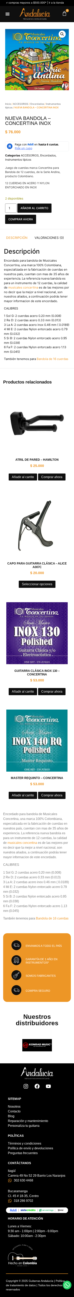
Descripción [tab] (16, 238)
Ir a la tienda (35, 2)
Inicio (8, 103)
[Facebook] (37, 1086)
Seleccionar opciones (37, 584)
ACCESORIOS (20, 103)
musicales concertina (23, 287)
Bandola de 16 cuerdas (52, 359)
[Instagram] (26, 1086)
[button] (7, 14)
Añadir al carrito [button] (23, 477)
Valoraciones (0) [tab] (49, 238)
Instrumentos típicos (18, 159)
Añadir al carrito (34, 208)
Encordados (37, 103)
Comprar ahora (20, 219)
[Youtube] (48, 1086)
